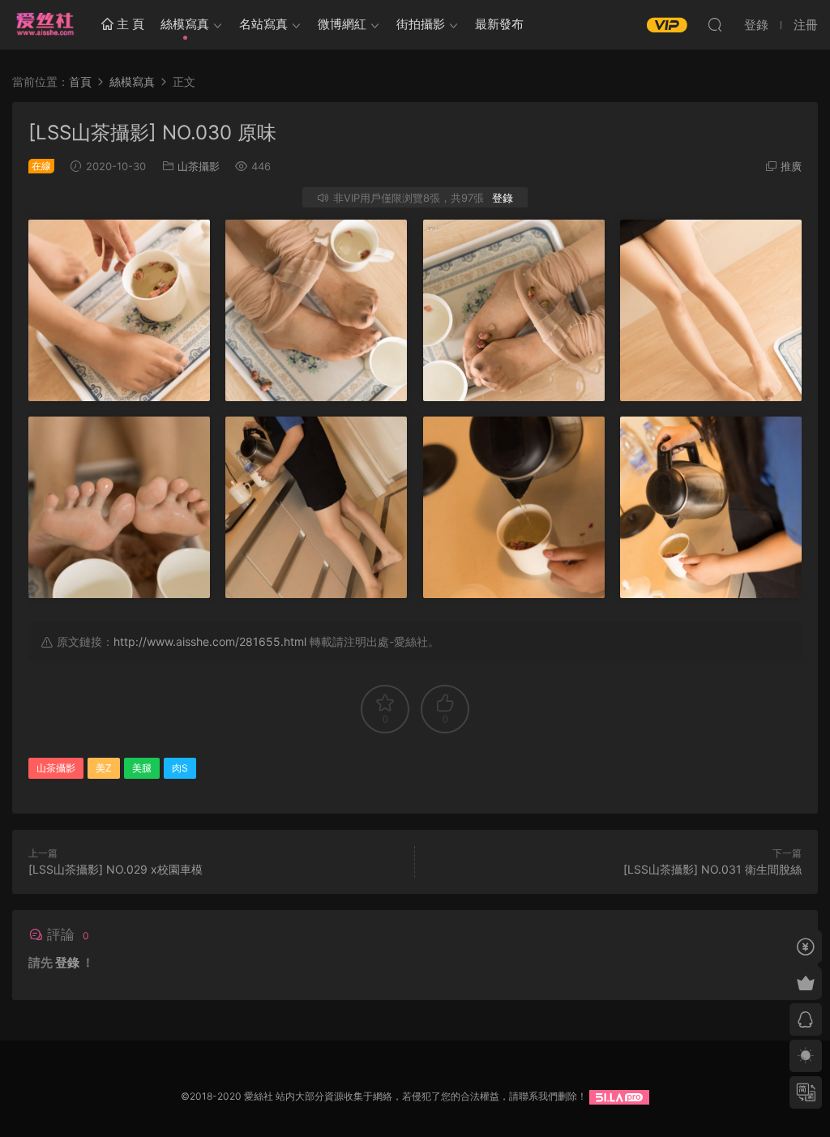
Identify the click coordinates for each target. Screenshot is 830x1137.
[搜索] (715, 24)
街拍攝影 (420, 24)
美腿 (142, 768)
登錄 (502, 197)
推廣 (791, 166)
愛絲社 (44, 24)
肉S (180, 768)
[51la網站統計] (619, 1096)
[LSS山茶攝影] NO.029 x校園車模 (115, 869)
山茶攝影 (199, 166)
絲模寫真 (184, 24)
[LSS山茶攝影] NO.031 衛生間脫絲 (712, 869)
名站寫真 (263, 24)
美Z (104, 768)
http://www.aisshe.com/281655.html (209, 641)
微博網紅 (342, 24)
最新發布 (499, 24)
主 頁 (128, 24)
